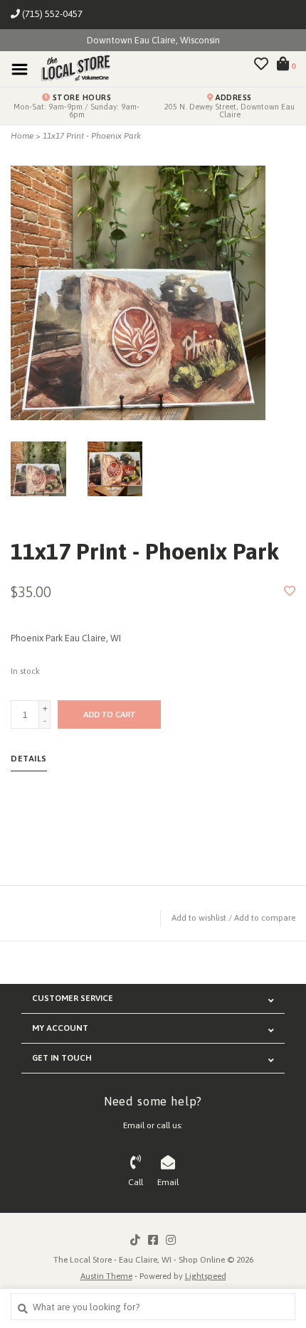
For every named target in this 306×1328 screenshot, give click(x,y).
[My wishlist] (261, 65)
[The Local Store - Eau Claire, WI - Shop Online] (71, 68)
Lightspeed (205, 1276)
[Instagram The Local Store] (171, 1240)
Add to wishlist (199, 918)
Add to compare (264, 918)
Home (22, 136)
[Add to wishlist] (289, 592)
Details (29, 759)
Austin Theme (106, 1276)
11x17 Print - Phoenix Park (92, 136)
